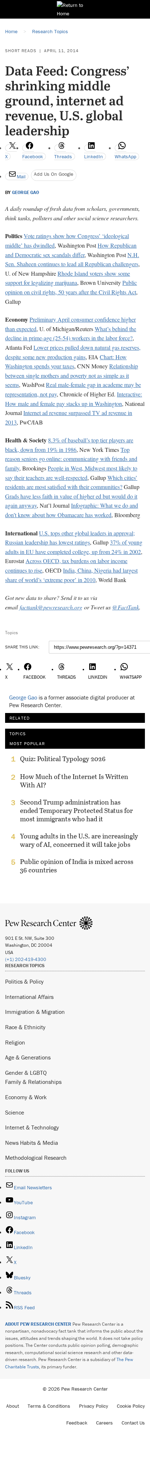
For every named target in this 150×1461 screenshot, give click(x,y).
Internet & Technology (32, 1127)
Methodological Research (36, 1157)
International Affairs (29, 996)
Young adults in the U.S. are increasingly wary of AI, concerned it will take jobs (79, 840)
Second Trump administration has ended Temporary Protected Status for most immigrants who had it (76, 810)
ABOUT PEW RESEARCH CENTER (38, 1324)
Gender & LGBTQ (26, 1072)
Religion (15, 1042)
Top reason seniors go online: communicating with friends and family (71, 459)
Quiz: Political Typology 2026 (63, 759)
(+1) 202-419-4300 (25, 959)
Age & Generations (28, 1057)
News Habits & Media (31, 1142)
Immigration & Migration (35, 1011)
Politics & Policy (24, 981)
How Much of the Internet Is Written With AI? (74, 780)
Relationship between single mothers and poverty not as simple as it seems (71, 375)
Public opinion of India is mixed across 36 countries (76, 865)
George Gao (25, 192)
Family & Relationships (33, 1081)
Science (14, 1112)
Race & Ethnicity (25, 1027)
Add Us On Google (53, 174)
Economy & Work (26, 1097)
